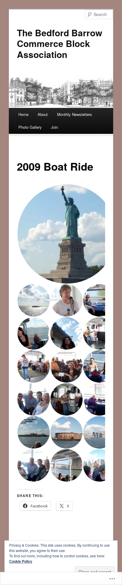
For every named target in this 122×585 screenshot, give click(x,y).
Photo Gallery (30, 127)
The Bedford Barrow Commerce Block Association (59, 43)
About (43, 114)
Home (23, 114)
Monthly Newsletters (74, 114)
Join (54, 127)
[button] (66, 234)
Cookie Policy (20, 561)
